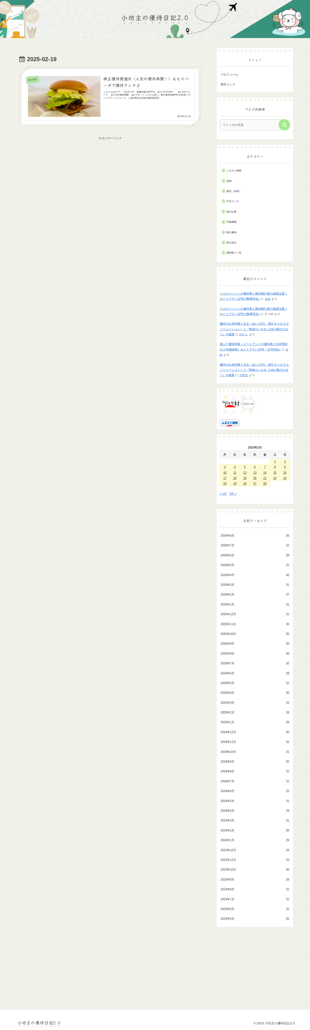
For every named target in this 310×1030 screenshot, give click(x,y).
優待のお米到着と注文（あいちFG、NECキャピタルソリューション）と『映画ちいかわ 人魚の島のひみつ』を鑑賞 (254, 329)
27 (254, 483)
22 (274, 478)
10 (224, 472)
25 (234, 483)
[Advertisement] (110, 172)
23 (284, 478)
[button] (284, 124)
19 (244, 478)
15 (274, 472)
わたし (243, 334)
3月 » (232, 493)
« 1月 (223, 493)
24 (224, 483)
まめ (268, 298)
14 (264, 472)
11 (234, 472)
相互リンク (228, 84)
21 (264, 478)
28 (264, 483)
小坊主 (243, 375)
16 (284, 472)
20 (254, 478)
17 (224, 478)
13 (254, 472)
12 (244, 472)
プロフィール (229, 74)
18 (234, 478)
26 (244, 483)
